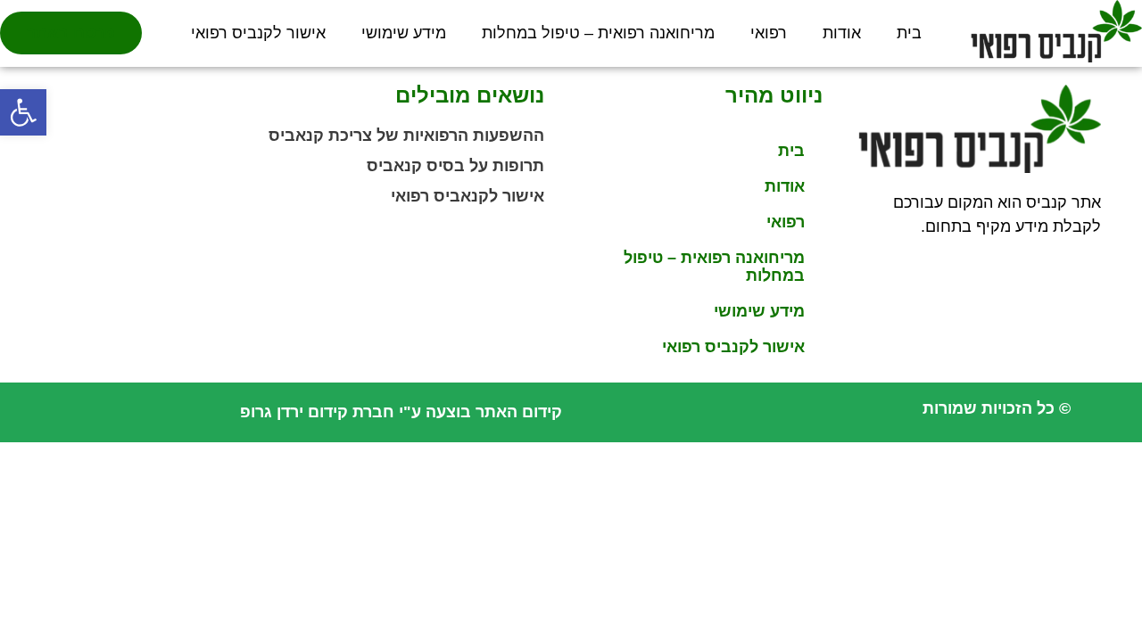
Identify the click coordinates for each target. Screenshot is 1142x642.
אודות (842, 33)
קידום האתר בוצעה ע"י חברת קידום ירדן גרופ (401, 412)
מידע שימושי (403, 33)
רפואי (768, 33)
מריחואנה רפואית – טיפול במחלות (598, 33)
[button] (23, 112)
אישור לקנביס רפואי (258, 33)
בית (909, 33)
